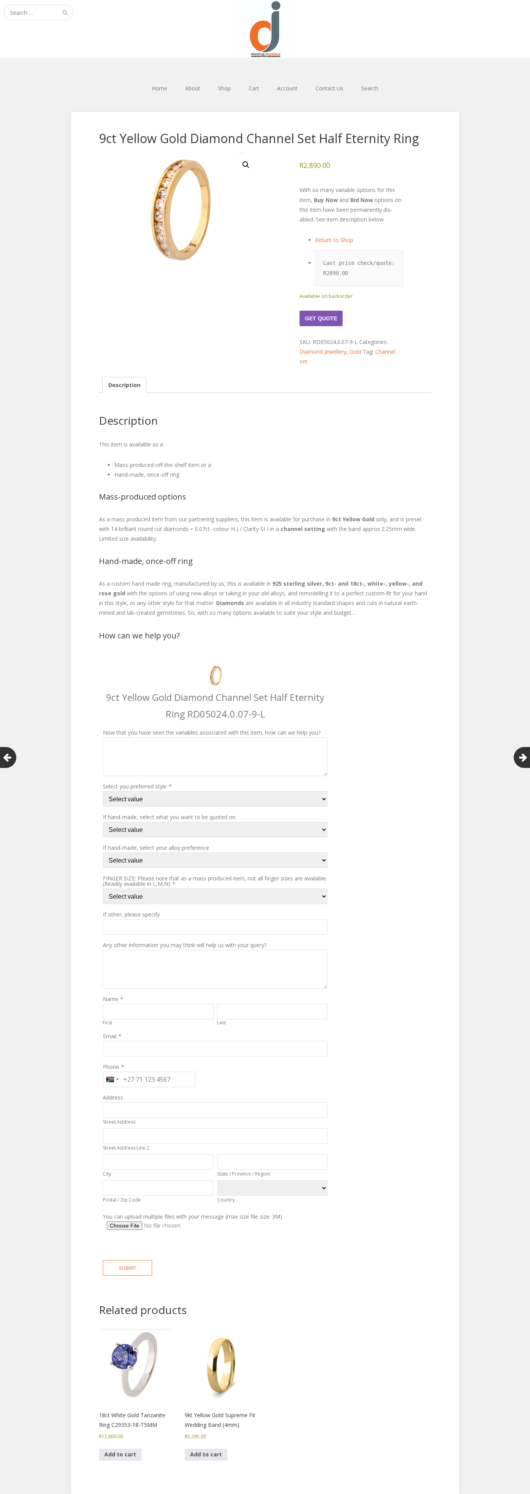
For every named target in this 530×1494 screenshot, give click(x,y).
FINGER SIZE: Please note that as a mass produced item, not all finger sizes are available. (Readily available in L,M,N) (215, 881)
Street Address (119, 1122)
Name (110, 999)
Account (287, 88)
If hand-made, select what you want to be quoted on (169, 817)
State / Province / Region (243, 1174)
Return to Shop (335, 240)
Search (369, 88)
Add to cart (120, 1454)
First (107, 1022)
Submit (127, 1268)
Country (226, 1200)
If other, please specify (131, 914)
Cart (254, 88)
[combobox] (112, 1079)
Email (109, 1036)
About (192, 88)
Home (159, 88)
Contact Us (329, 88)
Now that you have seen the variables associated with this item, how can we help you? (211, 732)
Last (221, 1022)
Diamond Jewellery (323, 351)
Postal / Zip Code (122, 1200)
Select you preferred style (135, 786)
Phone (111, 1066)
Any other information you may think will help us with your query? (185, 945)
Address (113, 1097)
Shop (224, 88)
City (107, 1174)
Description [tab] (124, 385)
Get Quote (321, 318)
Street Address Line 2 (126, 1148)
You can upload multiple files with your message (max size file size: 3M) (192, 1216)
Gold (355, 351)
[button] (246, 165)
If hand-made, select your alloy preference (156, 847)
